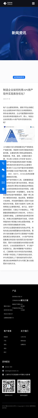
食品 (5, 348)
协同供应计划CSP (17, 296)
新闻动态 (23, 341)
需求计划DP (7, 306)
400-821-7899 (8, 367)
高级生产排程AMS (17, 304)
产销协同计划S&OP (17, 308)
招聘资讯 (23, 344)
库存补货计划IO (8, 310)
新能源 (6, 337)
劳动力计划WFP (8, 314)
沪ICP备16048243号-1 (9, 406)
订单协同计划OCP (17, 300)
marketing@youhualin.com (12, 371)
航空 (5, 352)
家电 (5, 344)
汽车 (5, 341)
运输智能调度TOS (9, 318)
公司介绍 (23, 337)
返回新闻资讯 (19, 77)
